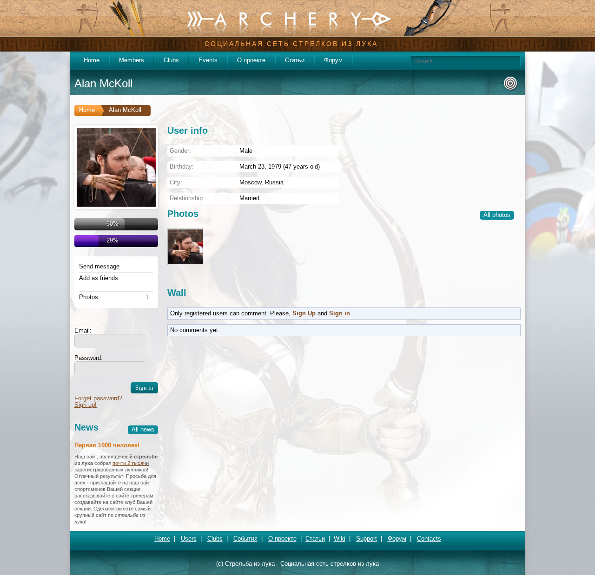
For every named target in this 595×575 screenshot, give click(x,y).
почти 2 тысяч (129, 463)
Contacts (429, 538)
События (245, 538)
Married (249, 198)
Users (189, 538)
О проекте (251, 60)
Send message (99, 266)
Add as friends (98, 278)
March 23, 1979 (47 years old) (279, 166)
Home (91, 60)
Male (245, 150)
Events (208, 60)
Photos (88, 297)
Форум (333, 60)
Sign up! (85, 404)
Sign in (339, 313)
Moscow (250, 182)
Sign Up (304, 313)
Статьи (294, 60)
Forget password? (98, 398)
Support (366, 538)
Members (131, 60)
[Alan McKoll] (116, 167)
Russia (274, 182)
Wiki (339, 538)
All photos (496, 214)
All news (143, 429)
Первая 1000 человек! (106, 445)
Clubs (171, 60)
